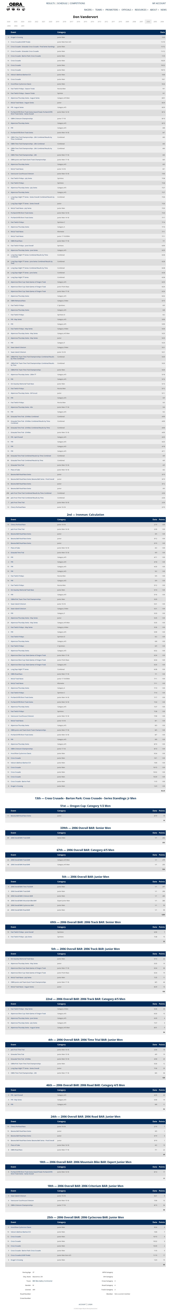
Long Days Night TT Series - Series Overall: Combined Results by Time (32, 198)
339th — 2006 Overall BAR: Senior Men (85, 828)
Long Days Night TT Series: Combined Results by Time (29, 268)
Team (29, 1281)
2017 (71, 22)
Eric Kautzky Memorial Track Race (22, 384)
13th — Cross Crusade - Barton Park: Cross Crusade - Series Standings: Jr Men (85, 798)
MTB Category (107, 1272)
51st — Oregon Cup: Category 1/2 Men (85, 806)
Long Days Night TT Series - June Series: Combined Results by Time (32, 262)
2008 (134, 22)
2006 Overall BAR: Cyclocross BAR (22, 905)
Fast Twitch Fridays (17, 183)
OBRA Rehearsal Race (18, 301)
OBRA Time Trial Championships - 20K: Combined (28, 144)
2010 (120, 22)
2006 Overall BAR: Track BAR (20, 838)
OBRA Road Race (16, 241)
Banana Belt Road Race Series (21, 474)
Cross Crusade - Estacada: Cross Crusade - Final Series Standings (33, 47)
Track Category (107, 1290)
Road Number (25, 1294)
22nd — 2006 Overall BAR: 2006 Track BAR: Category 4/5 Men (85, 999)
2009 (127, 22)
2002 (15, 26)
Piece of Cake (15, 470)
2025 (15, 22)
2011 (113, 22)
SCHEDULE (62, 3)
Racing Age (27, 1272)
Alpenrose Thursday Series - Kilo (22, 407)
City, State (27, 1277)
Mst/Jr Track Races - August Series (22, 103)
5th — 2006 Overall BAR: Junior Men (85, 877)
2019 (57, 22)
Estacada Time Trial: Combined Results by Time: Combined (31, 456)
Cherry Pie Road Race (18, 507)
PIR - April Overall (17, 437)
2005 (155, 22)
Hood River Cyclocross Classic (21, 84)
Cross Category (107, 1281)
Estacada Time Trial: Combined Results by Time (27, 460)
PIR (12, 128)
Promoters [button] (112, 10)
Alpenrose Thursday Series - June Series (24, 250)
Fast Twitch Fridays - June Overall (22, 246)
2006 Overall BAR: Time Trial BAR (22, 887)
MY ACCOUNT (159, 3)
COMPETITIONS (77, 3)
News (164, 10)
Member (109, 1294)
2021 (43, 22)
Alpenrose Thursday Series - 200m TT (23, 374)
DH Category (108, 1277)
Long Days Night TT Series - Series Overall (25, 203)
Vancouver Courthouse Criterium (22, 174)
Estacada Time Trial (17, 465)
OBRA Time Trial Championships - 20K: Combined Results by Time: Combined (31, 138)
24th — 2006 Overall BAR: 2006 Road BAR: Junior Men (85, 1116)
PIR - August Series (17, 107)
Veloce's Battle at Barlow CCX (21, 75)
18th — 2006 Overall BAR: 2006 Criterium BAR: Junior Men (85, 1186)
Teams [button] (98, 10)
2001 (22, 26)
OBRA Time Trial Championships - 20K (24, 155)
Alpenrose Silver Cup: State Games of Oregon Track (28, 282)
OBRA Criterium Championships (22, 118)
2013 (99, 22)
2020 (50, 22)
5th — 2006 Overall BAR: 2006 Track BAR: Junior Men (85, 949)
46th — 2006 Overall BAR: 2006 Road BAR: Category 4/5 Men (85, 1085)
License (28, 1290)
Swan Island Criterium (18, 347)
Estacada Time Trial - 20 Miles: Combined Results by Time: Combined (30, 422)
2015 (85, 22)
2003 (8, 26)
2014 (92, 22)
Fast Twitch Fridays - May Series (22, 329)
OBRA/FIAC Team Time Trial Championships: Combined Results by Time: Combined (32, 358)
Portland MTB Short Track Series (22, 132)
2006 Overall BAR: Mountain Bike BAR (23, 901)
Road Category (107, 1285)
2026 (8, 22)
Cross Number (25, 1298)
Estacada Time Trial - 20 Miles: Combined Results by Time (30, 428)
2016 (78, 22)
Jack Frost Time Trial (17, 502)
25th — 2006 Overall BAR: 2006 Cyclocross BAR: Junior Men (85, 1217)
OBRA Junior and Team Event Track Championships (28, 160)
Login (90, 1304)
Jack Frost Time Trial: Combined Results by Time (27, 498)
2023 (29, 22)
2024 (22, 22)
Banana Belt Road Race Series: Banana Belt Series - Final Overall (32, 479)
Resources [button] (141, 10)
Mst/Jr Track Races (17, 169)
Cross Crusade (16, 61)
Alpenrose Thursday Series (20, 123)
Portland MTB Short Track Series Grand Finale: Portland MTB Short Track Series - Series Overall (31, 113)
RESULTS (50, 3)
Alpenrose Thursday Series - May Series (24, 333)
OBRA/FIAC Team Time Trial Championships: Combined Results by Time (32, 364)
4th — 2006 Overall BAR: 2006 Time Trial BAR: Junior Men (85, 1040)
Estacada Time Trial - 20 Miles (21, 432)
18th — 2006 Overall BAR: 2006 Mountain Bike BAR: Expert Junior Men (85, 1162)
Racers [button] (88, 10)
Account (82, 1304)
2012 (106, 22)
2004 (162, 22)
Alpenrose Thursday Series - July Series (24, 188)
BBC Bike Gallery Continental (42, 1281)
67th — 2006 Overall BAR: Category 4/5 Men (85, 850)
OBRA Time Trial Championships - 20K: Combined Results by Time (31, 149)
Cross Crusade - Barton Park (20, 781)
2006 (148, 22)
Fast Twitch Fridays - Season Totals (23, 89)
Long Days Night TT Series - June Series (24, 273)
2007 (141, 22)
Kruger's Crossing (17, 37)
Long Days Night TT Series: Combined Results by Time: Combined (29, 256)
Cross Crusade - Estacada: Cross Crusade (25, 51)
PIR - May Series (16, 319)
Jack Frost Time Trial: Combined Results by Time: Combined (31, 493)
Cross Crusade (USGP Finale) (20, 42)
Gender (28, 1285)
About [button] (154, 10)
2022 (36, 22)
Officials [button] (127, 10)
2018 (64, 22)
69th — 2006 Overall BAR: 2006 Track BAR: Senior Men (85, 922)
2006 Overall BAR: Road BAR (20, 864)
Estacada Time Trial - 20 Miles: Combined (25, 416)
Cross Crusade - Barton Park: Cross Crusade (26, 56)
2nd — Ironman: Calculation (85, 514)
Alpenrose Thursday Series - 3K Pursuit (24, 393)
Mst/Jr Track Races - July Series (21, 208)
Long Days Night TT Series (20, 277)
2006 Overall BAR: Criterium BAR (22, 896)
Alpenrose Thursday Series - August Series (25, 98)
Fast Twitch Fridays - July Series (21, 178)
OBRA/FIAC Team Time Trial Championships (26, 370)
